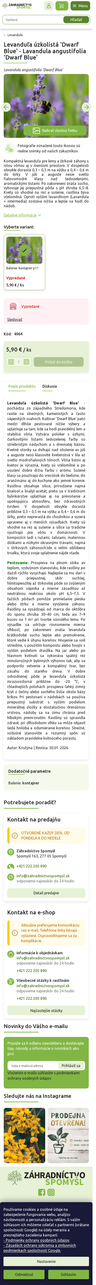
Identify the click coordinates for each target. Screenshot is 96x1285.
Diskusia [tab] (49, 386)
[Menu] (80, 6)
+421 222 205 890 (32, 866)
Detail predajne (46, 893)
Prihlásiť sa (71, 1066)
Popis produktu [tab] (21, 386)
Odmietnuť (24, 1274)
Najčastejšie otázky (46, 1010)
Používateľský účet (48, 5)
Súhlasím (68, 1274)
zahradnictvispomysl (51, 1192)
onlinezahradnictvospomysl (41, 1192)
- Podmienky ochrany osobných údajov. (36, 1240)
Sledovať (14, 319)
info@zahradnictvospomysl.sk (43, 876)
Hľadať (76, 20)
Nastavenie (46, 1261)
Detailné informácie (20, 215)
